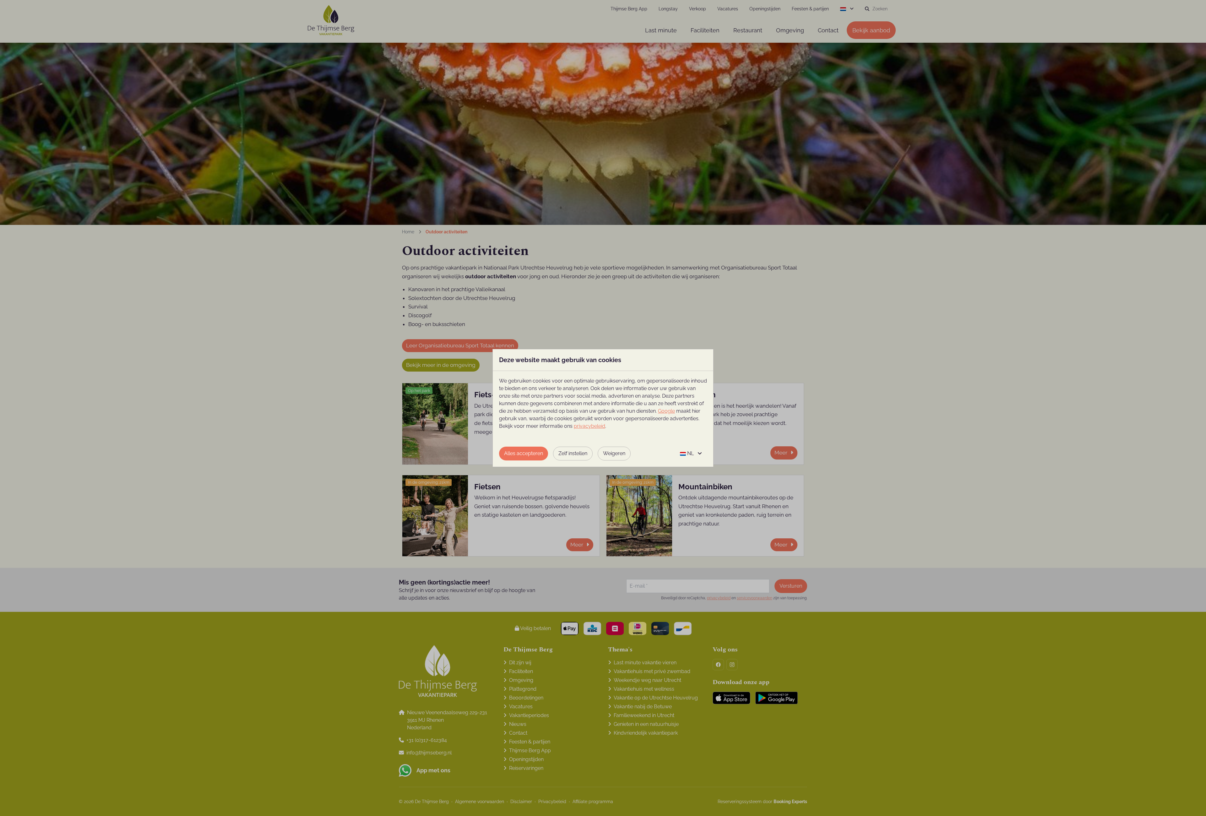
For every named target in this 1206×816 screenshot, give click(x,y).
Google (666, 411)
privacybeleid (589, 426)
